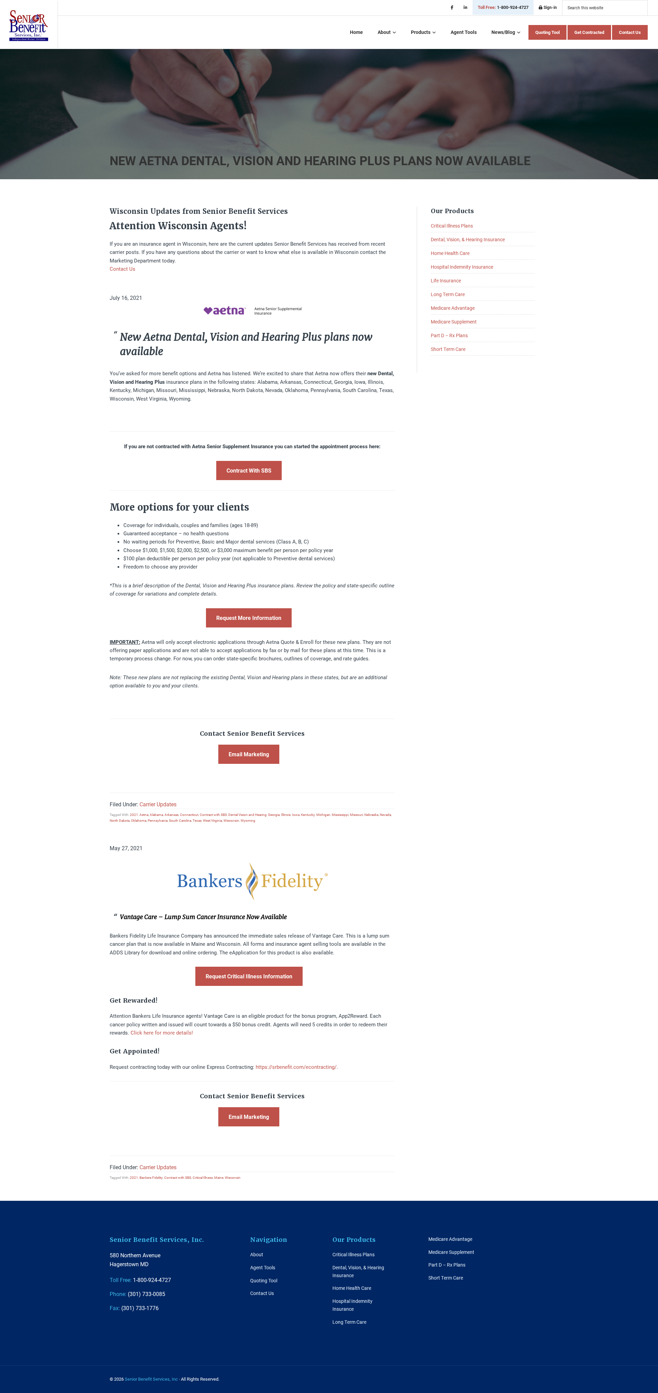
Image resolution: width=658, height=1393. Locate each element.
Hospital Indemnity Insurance (462, 267)
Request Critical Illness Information (249, 976)
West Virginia (212, 820)
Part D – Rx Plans (449, 335)
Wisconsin (231, 820)
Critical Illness (203, 1177)
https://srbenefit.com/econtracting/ (296, 1066)
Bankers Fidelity (151, 1177)
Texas (197, 820)
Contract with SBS (213, 814)
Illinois (286, 814)
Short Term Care (448, 349)
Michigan (323, 814)
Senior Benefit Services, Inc (29, 25)
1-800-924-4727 (503, 7)
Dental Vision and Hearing (247, 814)
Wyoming (248, 820)
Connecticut (189, 814)
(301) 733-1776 (134, 1307)
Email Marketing (249, 754)
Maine (218, 1177)
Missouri (356, 814)
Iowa (296, 814)
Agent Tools (262, 1267)
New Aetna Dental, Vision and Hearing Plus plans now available (320, 160)
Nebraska (371, 814)
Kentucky (308, 814)
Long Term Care (448, 294)
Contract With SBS (249, 470)
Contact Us (122, 268)
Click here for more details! (162, 1032)
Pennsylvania (158, 820)
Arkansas (171, 814)
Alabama (156, 814)
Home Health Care (450, 253)
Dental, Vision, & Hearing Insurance (468, 239)
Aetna (143, 814)
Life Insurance (446, 280)
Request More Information (248, 617)
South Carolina (180, 820)
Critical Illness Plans (452, 225)
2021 (134, 814)
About (256, 1254)
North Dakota (120, 820)
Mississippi (340, 814)
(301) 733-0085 (137, 1293)
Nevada (385, 814)
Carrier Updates (157, 804)
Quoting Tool (263, 1280)
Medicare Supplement (454, 321)
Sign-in (550, 7)
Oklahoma (138, 820)
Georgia (274, 814)
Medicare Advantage (453, 308)
